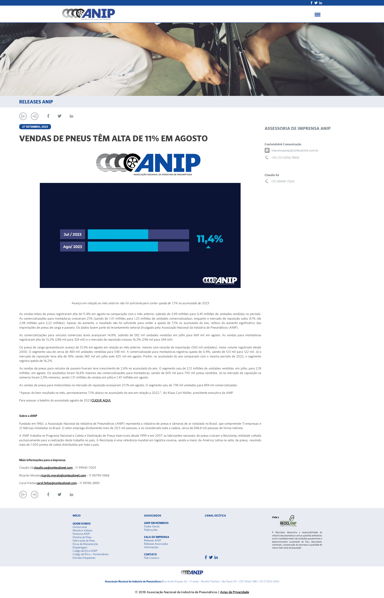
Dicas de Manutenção (85, 544)
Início (77, 515)
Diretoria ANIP (81, 533)
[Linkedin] (320, 3)
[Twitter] (316, 3)
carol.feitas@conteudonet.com (57, 483)
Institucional (80, 527)
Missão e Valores (82, 530)
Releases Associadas (156, 543)
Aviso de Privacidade (234, 592)
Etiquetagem (80, 547)
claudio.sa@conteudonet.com (53, 467)
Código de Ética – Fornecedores (91, 554)
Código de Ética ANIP (85, 550)
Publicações (151, 529)
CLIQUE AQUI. (101, 400)
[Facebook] (311, 3)
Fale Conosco (151, 557)
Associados (152, 515)
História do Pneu (82, 537)
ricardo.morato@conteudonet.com (63, 475)
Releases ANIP (152, 540)
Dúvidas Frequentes (84, 557)
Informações (151, 547)
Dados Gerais (152, 526)
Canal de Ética (215, 515)
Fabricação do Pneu (84, 540)
